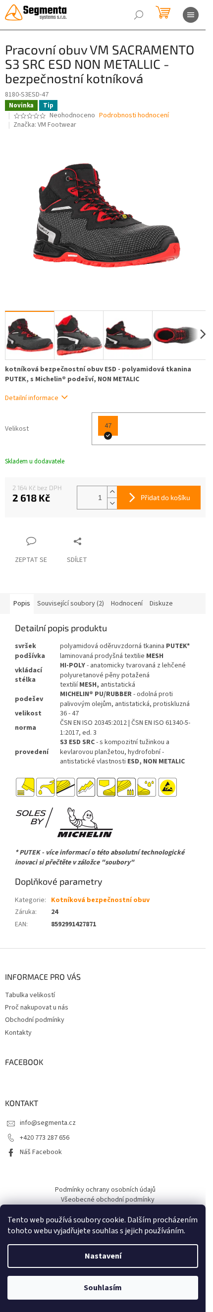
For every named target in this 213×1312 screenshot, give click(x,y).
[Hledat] (139, 15)
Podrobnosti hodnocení (134, 115)
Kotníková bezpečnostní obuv (100, 900)
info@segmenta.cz (48, 1123)
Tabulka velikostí (30, 995)
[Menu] (191, 15)
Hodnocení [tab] (127, 603)
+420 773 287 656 (44, 1138)
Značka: (44, 125)
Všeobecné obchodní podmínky (108, 1200)
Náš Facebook (41, 1152)
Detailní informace (31, 398)
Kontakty (18, 1033)
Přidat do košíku (165, 497)
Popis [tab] (21, 603)
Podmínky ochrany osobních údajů (105, 1190)
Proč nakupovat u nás (36, 1007)
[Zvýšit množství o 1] (112, 492)
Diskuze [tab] (161, 603)
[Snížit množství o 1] (112, 503)
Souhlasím (103, 1287)
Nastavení (103, 1256)
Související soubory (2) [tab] (70, 603)
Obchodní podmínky (34, 1020)
